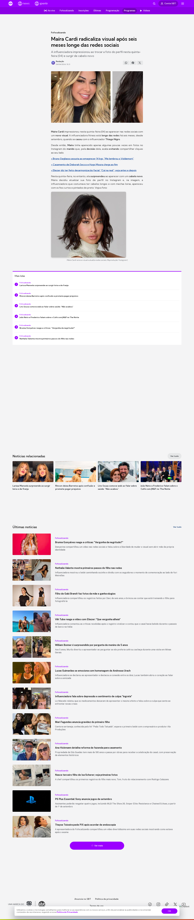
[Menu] (183, 3)
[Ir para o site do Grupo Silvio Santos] (21, 904)
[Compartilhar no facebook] (133, 63)
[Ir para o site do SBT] (42, 904)
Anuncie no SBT (82, 899)
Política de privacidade (107, 899)
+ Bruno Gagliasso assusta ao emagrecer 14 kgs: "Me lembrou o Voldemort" (92, 158)
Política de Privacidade (67, 912)
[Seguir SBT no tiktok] (167, 904)
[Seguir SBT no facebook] (150, 904)
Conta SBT (170, 3)
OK (169, 911)
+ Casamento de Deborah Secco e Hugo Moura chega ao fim (84, 164)
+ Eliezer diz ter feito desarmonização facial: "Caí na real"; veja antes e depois (93, 170)
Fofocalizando (58, 32)
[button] (33, 479)
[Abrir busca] (154, 3)
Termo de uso (96, 905)
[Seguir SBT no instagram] (158, 904)
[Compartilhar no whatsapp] (126, 63)
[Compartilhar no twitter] (140, 63)
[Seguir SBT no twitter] (175, 904)
